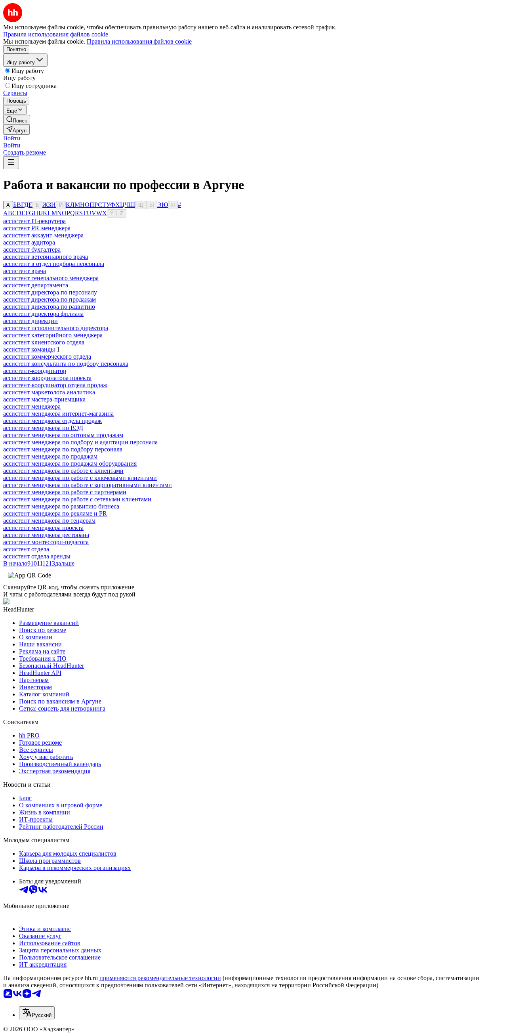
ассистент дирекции (30, 320)
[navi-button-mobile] (11, 162)
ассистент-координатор (34, 370)
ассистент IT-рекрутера (34, 221)
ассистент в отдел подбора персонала (53, 263)
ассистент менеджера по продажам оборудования (70, 463)
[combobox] (37, 1012)
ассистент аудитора (29, 242)
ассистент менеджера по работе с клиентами (63, 470)
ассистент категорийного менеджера (53, 335)
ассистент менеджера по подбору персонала (62, 449)
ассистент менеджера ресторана (46, 534)
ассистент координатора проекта (47, 378)
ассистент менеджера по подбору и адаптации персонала (80, 442)
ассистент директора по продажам (49, 299)
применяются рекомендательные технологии (160, 978)
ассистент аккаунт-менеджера (43, 235)
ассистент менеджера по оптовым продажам (63, 435)
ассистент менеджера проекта (43, 527)
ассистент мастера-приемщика (44, 399)
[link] (16, 120)
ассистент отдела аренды (37, 556)
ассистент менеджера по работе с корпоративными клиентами (87, 485)
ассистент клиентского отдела (43, 342)
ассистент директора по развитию (49, 306)
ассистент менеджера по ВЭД (43, 427)
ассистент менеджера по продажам (50, 456)
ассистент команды (29, 349)
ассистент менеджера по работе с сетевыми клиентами (77, 499)
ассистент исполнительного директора (55, 328)
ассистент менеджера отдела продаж (52, 420)
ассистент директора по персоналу (50, 292)
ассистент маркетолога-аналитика (49, 392)
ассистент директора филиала (43, 313)
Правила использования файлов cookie (139, 41)
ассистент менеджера (32, 406)
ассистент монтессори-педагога (46, 542)
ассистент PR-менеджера (37, 228)
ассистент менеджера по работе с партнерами (64, 492)
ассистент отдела (26, 549)
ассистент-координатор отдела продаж (55, 385)
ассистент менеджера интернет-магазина (58, 413)
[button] (12, 138)
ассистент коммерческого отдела (47, 356)
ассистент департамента (35, 285)
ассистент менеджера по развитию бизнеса (61, 506)
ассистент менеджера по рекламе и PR (55, 513)
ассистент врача (24, 271)
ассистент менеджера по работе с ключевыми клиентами (80, 477)
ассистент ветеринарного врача (45, 256)
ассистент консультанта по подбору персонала (65, 363)
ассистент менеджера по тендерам (49, 520)
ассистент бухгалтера (32, 249)
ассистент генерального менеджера (51, 278)
